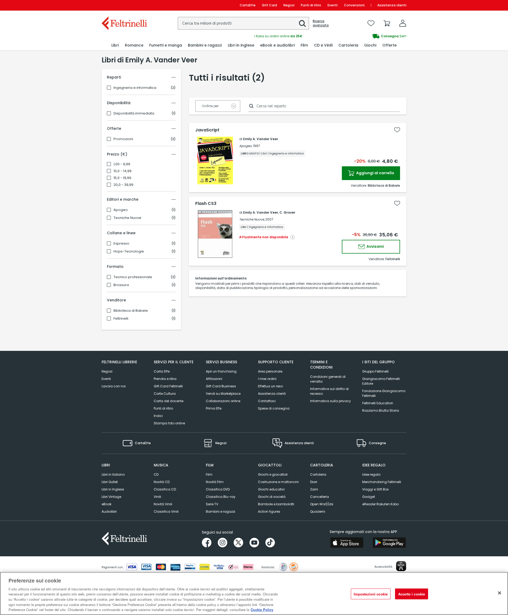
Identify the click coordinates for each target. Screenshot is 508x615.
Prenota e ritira (165, 379)
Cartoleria (318, 474)
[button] (302, 23)
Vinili (157, 496)
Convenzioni (354, 5)
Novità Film (215, 482)
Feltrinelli (121, 318)
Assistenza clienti (391, 5)
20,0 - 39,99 (123, 185)
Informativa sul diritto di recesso (329, 391)
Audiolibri (109, 511)
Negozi (288, 5)
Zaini (314, 489)
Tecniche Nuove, (252, 219)
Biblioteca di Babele (131, 311)
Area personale (270, 371)
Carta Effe (162, 371)
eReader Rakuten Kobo (380, 504)
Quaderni (317, 511)
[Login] (402, 23)
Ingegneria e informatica (135, 88)
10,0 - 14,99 (122, 171)
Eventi (333, 5)
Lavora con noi (114, 386)
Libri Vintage (111, 496)
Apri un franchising (221, 371)
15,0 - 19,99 (122, 178)
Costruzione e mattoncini (278, 482)
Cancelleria (319, 496)
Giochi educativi (271, 489)
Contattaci (267, 401)
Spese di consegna (273, 408)
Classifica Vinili (166, 511)
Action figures (269, 511)
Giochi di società (271, 496)
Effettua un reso (270, 386)
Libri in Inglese (113, 489)
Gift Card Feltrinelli (168, 386)
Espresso (121, 243)
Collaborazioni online (223, 401)
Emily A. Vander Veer (260, 139)
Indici (158, 416)
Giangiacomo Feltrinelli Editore (381, 381)
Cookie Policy (262, 609)
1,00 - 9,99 (122, 164)
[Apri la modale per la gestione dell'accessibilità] (401, 566)
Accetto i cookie (411, 593)
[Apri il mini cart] (387, 23)
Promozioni (123, 139)
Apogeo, (245, 146)
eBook (106, 504)
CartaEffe (248, 5)
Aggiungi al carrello (374, 173)
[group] (330, 36)
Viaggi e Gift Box (375, 489)
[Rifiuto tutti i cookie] (499, 593)
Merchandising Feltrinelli (381, 482)
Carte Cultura (165, 393)
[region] (254, 593)
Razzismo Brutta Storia (380, 410)
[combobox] (243, 23)
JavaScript (207, 130)
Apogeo (121, 210)
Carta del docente (168, 401)
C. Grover (287, 212)
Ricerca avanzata (321, 23)
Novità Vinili (163, 504)
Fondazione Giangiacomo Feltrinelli (383, 393)
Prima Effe (213, 408)
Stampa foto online (169, 423)
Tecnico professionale (133, 277)
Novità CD (162, 482)
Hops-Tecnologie (129, 251)
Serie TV (212, 504)
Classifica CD (165, 489)
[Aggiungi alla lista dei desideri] (397, 130)
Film (209, 474)
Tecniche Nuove (127, 218)
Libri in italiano (113, 474)
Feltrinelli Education (377, 403)
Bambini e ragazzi (220, 511)
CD (156, 474)
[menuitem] (115, 45)
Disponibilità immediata (134, 113)
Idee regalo (371, 474)
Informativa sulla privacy (330, 401)
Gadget (368, 496)
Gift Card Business (221, 386)
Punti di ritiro (311, 5)
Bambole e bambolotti (276, 504)
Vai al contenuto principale (124, 5)
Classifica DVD (218, 489)
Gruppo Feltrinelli (375, 371)
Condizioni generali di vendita (328, 379)
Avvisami (375, 246)
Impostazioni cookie (371, 593)
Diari (313, 482)
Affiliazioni (214, 379)
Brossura (121, 285)
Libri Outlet (110, 482)
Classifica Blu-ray (220, 496)
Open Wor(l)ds (321, 504)
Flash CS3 (205, 203)
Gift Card (269, 5)
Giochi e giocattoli (273, 474)
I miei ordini (267, 379)
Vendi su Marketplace (223, 393)
